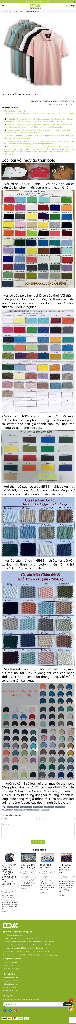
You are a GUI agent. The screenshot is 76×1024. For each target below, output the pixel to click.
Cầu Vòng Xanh (38, 807)
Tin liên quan (38, 849)
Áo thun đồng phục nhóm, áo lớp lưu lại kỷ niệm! (65, 868)
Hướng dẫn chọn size (10, 990)
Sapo (56, 955)
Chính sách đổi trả (9, 965)
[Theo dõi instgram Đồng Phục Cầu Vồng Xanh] (15, 1010)
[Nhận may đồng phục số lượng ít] (28, 857)
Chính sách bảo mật (10, 962)
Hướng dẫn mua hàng (10, 978)
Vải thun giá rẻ (60, 807)
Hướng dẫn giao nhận (10, 984)
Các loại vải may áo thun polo (15, 111)
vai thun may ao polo (33, 809)
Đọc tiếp (4, 911)
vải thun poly (44, 809)
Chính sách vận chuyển (11, 969)
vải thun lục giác (7, 809)
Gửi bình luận (38, 842)
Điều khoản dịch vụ (9, 987)
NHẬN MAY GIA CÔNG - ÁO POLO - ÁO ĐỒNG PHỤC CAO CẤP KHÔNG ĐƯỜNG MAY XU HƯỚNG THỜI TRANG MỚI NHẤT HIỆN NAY (9, 876)
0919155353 (17, 935)
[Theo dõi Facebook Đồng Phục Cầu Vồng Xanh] (5, 1010)
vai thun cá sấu (49, 807)
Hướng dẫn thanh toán (11, 981)
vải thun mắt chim (19, 809)
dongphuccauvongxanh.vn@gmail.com (23, 938)
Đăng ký (68, 1004)
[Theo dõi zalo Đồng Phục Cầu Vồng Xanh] (10, 1010)
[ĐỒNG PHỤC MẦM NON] (47, 857)
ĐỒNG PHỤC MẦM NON (45, 866)
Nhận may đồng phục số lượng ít (27, 866)
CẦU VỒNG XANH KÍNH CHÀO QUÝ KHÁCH (37, 1)
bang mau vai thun (26, 807)
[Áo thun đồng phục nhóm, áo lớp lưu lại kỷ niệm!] (66, 857)
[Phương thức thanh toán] (15, 1018)
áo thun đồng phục (13, 807)
